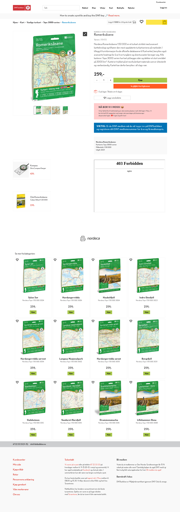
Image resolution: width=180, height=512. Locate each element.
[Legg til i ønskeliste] (17, 260)
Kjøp (140, 80)
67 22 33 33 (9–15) (20, 444)
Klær (94, 8)
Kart (111, 8)
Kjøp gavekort (19, 484)
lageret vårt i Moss (94, 478)
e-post (76, 464)
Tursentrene (72, 494)
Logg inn (163, 8)
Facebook (86, 470)
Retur (15, 474)
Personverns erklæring (23, 479)
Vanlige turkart (34, 22)
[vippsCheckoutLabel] (140, 86)
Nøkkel (85, 8)
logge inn (140, 126)
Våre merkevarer (21, 489)
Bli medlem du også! (153, 470)
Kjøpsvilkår (18, 469)
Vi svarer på (69, 464)
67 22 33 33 (95, 464)
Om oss (16, 494)
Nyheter (131, 8)
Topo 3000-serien (51, 22)
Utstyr (102, 8)
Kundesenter (161, 2)
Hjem (15, 22)
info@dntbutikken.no (38, 444)
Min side (17, 464)
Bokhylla (120, 8)
